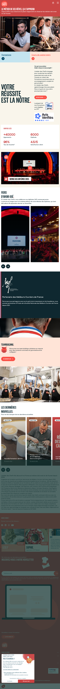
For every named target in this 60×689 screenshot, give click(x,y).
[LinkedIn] (5, 525)
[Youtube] (12, 525)
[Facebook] (2, 525)
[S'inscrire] (56, 573)
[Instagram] (9, 525)
